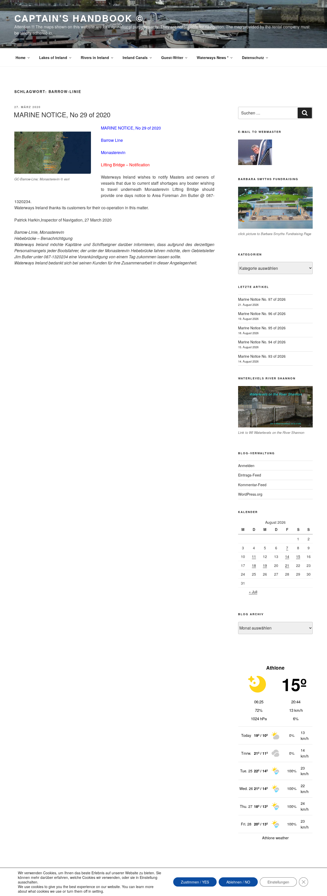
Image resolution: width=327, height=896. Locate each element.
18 (254, 565)
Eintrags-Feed (249, 475)
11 (254, 556)
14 (287, 556)
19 (265, 565)
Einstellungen (278, 882)
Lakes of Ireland (53, 57)
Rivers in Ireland (95, 57)
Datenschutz (253, 57)
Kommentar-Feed (252, 484)
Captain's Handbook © (79, 18)
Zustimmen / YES (195, 882)
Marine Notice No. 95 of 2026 (262, 327)
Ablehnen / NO (238, 882)
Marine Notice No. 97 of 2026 (262, 299)
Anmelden (246, 465)
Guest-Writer (172, 57)
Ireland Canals (135, 57)
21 (287, 565)
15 (298, 556)
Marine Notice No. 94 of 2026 (262, 341)
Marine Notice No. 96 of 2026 (262, 313)
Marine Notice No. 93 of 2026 (262, 356)
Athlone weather (275, 837)
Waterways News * (212, 57)
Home (21, 57)
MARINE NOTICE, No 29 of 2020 (62, 114)
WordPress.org (250, 494)
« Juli (253, 591)
